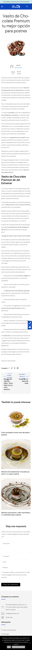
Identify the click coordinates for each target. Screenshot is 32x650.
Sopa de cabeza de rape (23, 374)
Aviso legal (6, 634)
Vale (9, 647)
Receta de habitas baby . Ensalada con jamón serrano (8, 376)
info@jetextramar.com (12, 613)
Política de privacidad (9, 630)
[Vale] (30, 643)
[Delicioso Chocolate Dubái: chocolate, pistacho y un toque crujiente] (16, 454)
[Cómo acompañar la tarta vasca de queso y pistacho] (16, 418)
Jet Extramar (18, 68)
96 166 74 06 (9, 617)
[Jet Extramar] (16, 6)
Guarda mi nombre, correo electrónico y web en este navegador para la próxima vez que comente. (15, 574)
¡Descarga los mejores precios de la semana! (16, 2)
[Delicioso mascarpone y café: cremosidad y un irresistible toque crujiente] (16, 494)
